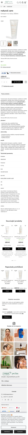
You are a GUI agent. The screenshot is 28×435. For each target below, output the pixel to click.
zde (7, 424)
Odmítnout (7, 431)
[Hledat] (18, 2)
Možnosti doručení (6, 67)
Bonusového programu (16, 72)
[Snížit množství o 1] (2, 82)
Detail (7, 291)
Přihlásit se (7, 317)
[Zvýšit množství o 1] (6, 82)
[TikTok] (11, 400)
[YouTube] (8, 400)
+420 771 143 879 (8, 397)
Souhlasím (20, 431)
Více (1, 61)
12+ (1, 184)
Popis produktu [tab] (5, 94)
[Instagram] (5, 400)
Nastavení (13, 427)
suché (12, 178)
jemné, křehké (3, 178)
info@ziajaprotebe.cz (8, 394)
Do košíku (18, 82)
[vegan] (7, 230)
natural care (3, 159)
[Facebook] (2, 400)
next (26, 236)
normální (9, 178)
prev (1, 236)
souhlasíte (9, 312)
